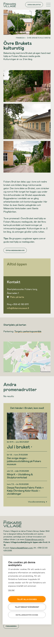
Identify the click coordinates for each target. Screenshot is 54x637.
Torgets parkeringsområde (27, 331)
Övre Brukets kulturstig (39, 38)
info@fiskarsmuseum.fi (18, 308)
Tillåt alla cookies (27, 599)
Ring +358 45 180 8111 (18, 304)
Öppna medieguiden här (15, 250)
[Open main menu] (48, 4)
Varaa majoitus (34, 4)
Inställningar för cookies (27, 615)
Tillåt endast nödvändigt (27, 607)
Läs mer (11, 590)
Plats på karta (17, 297)
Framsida (20, 38)
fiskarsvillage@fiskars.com (21, 548)
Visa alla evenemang (36, 502)
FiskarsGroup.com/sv (34, 539)
